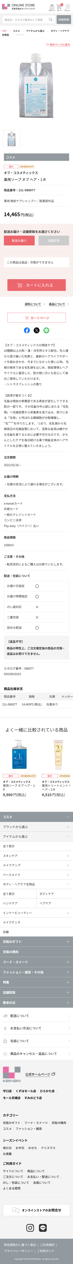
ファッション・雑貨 (29, 1128)
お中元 (20, 1148)
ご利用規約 (47, 1245)
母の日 (7, 1148)
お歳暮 (7, 1154)
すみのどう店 (33, 1098)
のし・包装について (16, 1182)
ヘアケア (20, 34)
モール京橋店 (11, 1098)
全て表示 (9, 846)
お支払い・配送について (43, 1177)
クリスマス (48, 1148)
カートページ (40, 317)
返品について (57, 304)
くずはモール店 (26, 1091)
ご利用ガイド (12, 1163)
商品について (36, 1171)
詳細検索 (63, 19)
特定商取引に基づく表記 (20, 1245)
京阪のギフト (11, 1123)
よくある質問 (11, 1188)
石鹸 (6, 932)
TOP (4, 30)
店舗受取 (54, 240)
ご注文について (13, 1177)
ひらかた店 (47, 1091)
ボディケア (47, 894)
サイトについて (13, 1171)
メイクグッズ (11, 922)
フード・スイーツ (36, 1123)
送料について (33, 304)
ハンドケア (10, 903)
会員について (42, 1182)
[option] (36, 86)
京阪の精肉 (10, 951)
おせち (32, 1148)
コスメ (16, 30)
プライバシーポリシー (18, 1251)
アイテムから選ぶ (35, 30)
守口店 (7, 1091)
